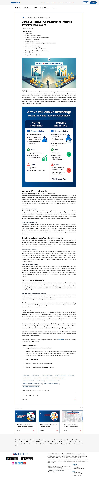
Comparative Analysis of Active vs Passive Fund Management (71, 425)
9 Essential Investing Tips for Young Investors (48, 425)
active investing (37, 378)
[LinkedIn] (22, 463)
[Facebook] (16, 463)
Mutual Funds (44, 8)
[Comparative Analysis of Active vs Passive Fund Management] (72, 416)
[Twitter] (19, 463)
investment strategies (47, 375)
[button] (53, 3)
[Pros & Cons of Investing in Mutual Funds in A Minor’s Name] (25, 416)
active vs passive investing (58, 378)
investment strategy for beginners (31, 386)
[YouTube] (24, 463)
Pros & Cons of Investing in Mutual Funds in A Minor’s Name (25, 425)
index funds (46, 378)
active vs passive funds (28, 380)
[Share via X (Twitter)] (26, 395)
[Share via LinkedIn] (30, 395)
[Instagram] (13, 463)
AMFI (48, 456)
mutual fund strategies (60, 375)
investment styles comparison (53, 380)
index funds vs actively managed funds (32, 383)
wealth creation (35, 375)
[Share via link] (33, 395)
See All (81, 407)
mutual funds (26, 375)
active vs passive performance (51, 383)
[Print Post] (37, 395)
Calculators (27, 8)
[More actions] (75, 18)
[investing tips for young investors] (49, 416)
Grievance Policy (78, 475)
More (53, 8)
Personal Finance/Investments (30, 390)
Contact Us (52, 472)
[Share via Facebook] (23, 395)
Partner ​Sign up (77, 465)
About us (51, 471)
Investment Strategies (43, 390)
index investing (40, 380)
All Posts (18, 8)
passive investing (27, 378)
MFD (35, 8)
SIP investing (71, 375)
